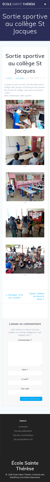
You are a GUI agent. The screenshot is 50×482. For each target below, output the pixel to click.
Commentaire (25, 340)
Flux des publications (23, 431)
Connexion (23, 426)
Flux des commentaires (23, 435)
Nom (25, 369)
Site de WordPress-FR (23, 439)
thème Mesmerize (32, 477)
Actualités (20, 78)
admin (9, 78)
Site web (25, 388)
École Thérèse (19, 4)
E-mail (25, 379)
